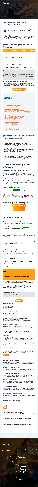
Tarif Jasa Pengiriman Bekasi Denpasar (12, 105)
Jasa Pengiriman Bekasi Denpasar (12, 122)
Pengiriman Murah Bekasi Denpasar (12, 129)
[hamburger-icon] (26, 3)
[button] (19, 98)
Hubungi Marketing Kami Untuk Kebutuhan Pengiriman (15, 106)
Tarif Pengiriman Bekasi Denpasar (12, 124)
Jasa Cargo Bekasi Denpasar (11, 125)
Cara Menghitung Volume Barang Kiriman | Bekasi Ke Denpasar (17, 121)
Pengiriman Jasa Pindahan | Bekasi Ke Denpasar (14, 117)
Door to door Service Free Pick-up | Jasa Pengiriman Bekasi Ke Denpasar (19, 112)
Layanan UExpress (8, 115)
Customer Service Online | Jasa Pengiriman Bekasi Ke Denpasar (17, 111)
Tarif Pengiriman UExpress (10, 113)
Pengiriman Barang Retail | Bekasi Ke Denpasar (14, 119)
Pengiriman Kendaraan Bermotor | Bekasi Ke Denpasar (15, 116)
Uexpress (19, 484)
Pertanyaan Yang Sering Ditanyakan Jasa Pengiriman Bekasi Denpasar (19, 108)
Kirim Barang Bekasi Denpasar (11, 126)
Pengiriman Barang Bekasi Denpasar (12, 123)
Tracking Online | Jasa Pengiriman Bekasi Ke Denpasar (15, 110)
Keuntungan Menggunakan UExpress (12, 109)
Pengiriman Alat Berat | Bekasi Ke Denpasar (13, 118)
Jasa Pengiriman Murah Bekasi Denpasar (13, 128)
